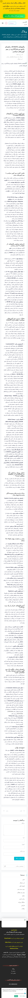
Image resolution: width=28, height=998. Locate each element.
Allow (16, 996)
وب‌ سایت (22, 851)
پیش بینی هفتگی (21, 892)
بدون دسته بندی (21, 889)
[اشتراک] (3, 46)
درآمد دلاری (22, 899)
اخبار (23, 879)
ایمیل (22, 844)
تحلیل (23, 895)
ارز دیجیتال (20, 59)
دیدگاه (22, 823)
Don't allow (22, 996)
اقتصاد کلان (22, 886)
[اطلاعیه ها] (6, 23)
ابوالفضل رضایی (10, 56)
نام (23, 837)
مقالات (23, 908)
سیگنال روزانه (21, 902)
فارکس (23, 905)
